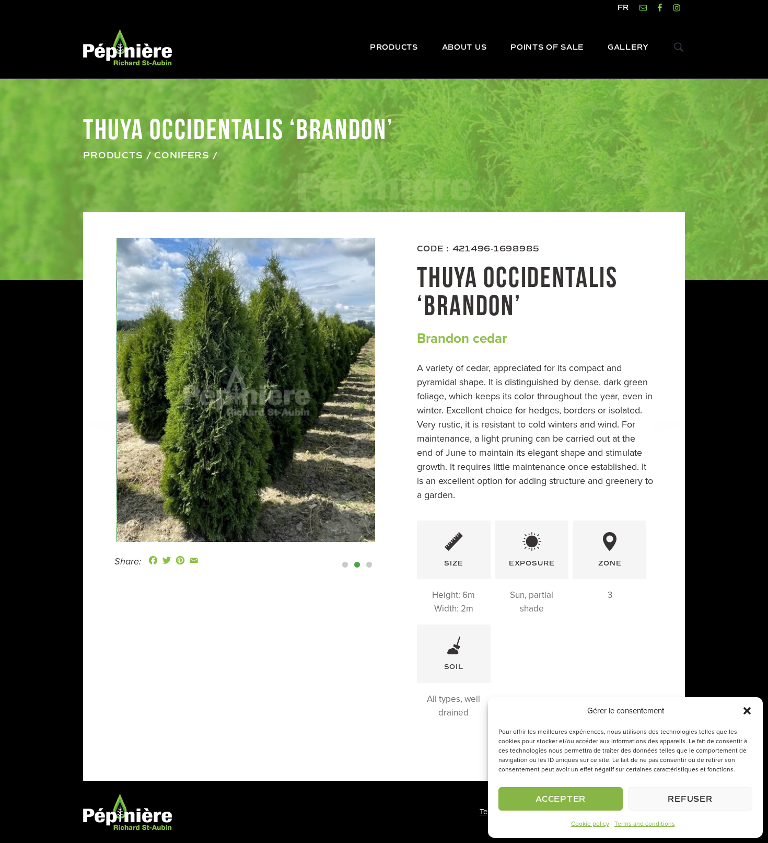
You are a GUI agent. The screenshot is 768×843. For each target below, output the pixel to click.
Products (113, 155)
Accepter (561, 799)
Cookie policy (590, 823)
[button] (747, 711)
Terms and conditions (644, 823)
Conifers (182, 155)
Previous (100, 389)
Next (390, 389)
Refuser (690, 799)
